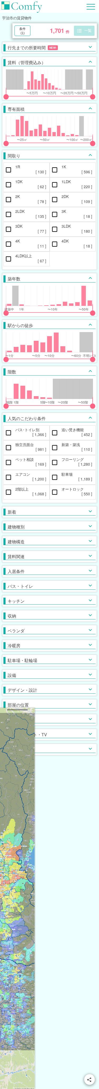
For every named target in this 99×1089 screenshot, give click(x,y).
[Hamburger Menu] (91, 6)
